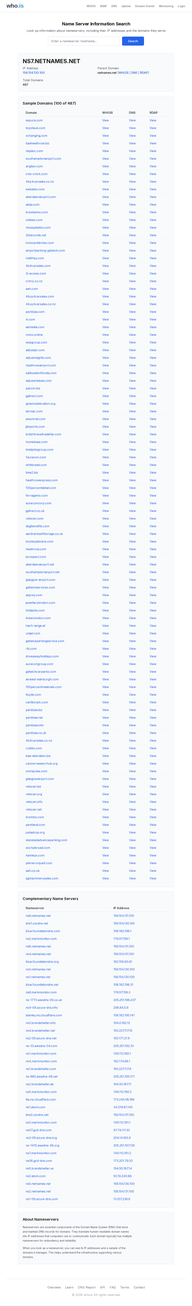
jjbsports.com (35, 426)
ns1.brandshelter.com (41, 1069)
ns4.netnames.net (38, 954)
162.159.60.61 (122, 961)
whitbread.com (36, 465)
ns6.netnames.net (38, 916)
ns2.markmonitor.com (41, 939)
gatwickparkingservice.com (45, 641)
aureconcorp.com (38, 503)
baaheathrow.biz (37, 143)
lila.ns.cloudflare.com (41, 1099)
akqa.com (32, 204)
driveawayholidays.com (42, 656)
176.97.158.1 (121, 939)
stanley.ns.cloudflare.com (44, 1015)
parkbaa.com (35, 312)
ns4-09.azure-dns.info (42, 1007)
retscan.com (34, 518)
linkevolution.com (38, 618)
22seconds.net (36, 235)
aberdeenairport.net (40, 564)
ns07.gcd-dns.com (39, 1130)
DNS (114, 6)
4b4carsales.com (38, 266)
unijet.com (33, 633)
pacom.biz (33, 388)
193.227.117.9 (122, 1069)
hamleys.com (35, 855)
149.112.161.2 (122, 1153)
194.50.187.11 (122, 1084)
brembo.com (35, 817)
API (102, 1287)
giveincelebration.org (40, 403)
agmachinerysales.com (42, 878)
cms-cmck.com (36, 174)
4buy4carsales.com (40, 296)
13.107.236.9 (121, 1199)
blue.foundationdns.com (43, 931)
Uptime (126, 6)
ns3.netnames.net (38, 969)
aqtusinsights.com (38, 358)
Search (133, 41)
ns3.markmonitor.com (41, 1122)
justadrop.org (35, 832)
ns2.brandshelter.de (40, 1084)
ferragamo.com (37, 495)
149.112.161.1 (121, 1122)
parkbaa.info (35, 725)
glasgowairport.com (40, 779)
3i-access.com (36, 273)
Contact (139, 1287)
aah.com (32, 289)
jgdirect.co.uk (35, 511)
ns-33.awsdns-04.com (41, 1046)
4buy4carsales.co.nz (41, 304)
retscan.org (34, 794)
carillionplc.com (37, 702)
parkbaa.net (34, 717)
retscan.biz (33, 786)
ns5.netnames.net (38, 1184)
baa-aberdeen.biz (38, 756)
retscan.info (34, 802)
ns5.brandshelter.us (40, 1168)
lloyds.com (33, 694)
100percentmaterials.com (44, 687)
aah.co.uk (33, 871)
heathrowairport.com (41, 365)
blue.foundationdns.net (42, 984)
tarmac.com (34, 411)
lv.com (30, 319)
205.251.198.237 (124, 1000)
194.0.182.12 (121, 1023)
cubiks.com (34, 748)
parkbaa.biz (34, 710)
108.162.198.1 (122, 931)
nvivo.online (34, 335)
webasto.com (35, 189)
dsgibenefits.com (37, 526)
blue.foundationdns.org (42, 961)
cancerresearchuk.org (42, 763)
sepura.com (34, 120)
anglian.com (34, 166)
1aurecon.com (36, 457)
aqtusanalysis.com (39, 380)
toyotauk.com (35, 128)
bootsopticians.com (39, 541)
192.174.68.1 (121, 1061)
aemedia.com (35, 327)
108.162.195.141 (124, 1015)
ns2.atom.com (36, 1176)
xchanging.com (36, 135)
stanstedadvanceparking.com (46, 840)
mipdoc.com (34, 151)
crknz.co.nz (34, 281)
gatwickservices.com (40, 587)
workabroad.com (38, 848)
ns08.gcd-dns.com (39, 1161)
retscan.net (34, 809)
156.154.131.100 (123, 916)
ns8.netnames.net (38, 946)
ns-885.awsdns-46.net (42, 1076)
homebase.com (36, 442)
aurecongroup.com (39, 664)
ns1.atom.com (35, 1107)
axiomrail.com (35, 419)
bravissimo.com (37, 212)
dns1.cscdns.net (37, 923)
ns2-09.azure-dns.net (41, 1038)
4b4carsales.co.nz (39, 740)
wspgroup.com (36, 342)
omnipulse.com (36, 771)
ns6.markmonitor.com (41, 992)
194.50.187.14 (122, 1168)
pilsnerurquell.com (39, 863)
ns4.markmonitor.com (41, 1061)
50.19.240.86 (122, 1176)
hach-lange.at (35, 626)
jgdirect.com (34, 396)
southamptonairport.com (43, 158)
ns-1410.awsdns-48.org (42, 1145)
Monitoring (166, 6)
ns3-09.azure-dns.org (41, 1138)
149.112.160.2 (122, 1092)
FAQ (113, 1287)
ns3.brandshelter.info (41, 1023)
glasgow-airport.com (40, 580)
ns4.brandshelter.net (40, 1030)
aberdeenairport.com (41, 197)
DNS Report (86, 1287)
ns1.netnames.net (38, 977)
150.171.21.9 (121, 1038)
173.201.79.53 (123, 1161)
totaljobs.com (35, 610)
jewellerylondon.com (40, 603)
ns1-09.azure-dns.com (42, 1199)
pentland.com (35, 825)
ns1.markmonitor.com (41, 1053)
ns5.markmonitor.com (41, 1092)
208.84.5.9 (120, 1007)
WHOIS (91, 6)
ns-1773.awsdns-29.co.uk (44, 1000)
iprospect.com (36, 557)
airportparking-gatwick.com (45, 250)
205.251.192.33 (123, 1046)
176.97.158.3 (121, 992)
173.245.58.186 (123, 1099)
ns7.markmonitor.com (41, 1153)
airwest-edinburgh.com (42, 679)
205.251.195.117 (124, 1076)
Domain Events (145, 6)
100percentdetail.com (41, 488)
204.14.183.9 (122, 1138)
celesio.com (34, 220)
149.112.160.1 (122, 1053)
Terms (124, 1287)
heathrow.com (36, 549)
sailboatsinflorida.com (41, 373)
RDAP (103, 6)
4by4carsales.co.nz (40, 181)
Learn (69, 1287)
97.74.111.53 (121, 1130)
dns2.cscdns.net (37, 1115)
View (105, 120)
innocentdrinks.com (40, 243)
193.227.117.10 (122, 1030)
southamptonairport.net (42, 572)
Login (181, 6)
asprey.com (34, 595)
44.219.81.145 (123, 1107)
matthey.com (35, 258)
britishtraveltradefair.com (43, 434)
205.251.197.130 (124, 1145)
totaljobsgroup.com (39, 449)
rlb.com (31, 648)
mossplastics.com (38, 227)
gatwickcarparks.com (41, 671)
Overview (54, 1287)
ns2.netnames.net (38, 1191)
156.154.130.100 (34, 73)
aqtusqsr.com (35, 350)
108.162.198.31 (123, 984)
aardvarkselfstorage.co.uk (44, 534)
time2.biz (32, 472)
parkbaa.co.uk (36, 733)
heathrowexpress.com (42, 480)
